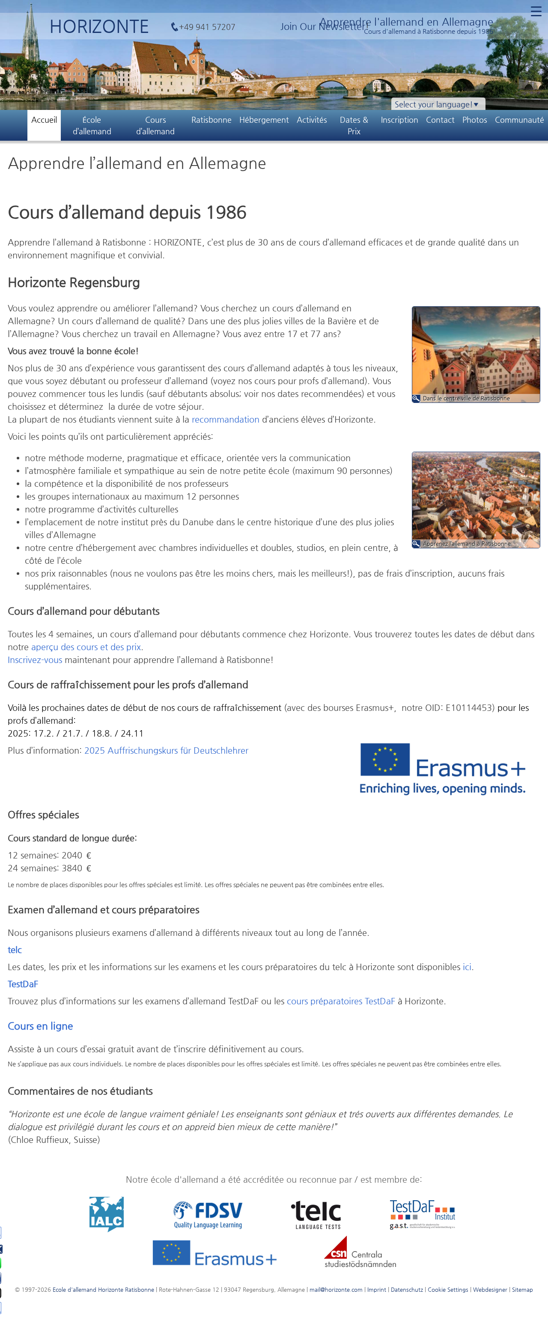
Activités (312, 119)
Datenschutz (407, 1289)
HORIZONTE (99, 26)
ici (467, 967)
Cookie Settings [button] (448, 1289)
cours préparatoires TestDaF (341, 1001)
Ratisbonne (211, 119)
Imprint (376, 1289)
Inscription (399, 119)
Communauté (519, 119)
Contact (440, 119)
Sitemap (522, 1289)
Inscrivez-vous (35, 660)
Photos (474, 119)
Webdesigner (490, 1289)
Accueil (44, 119)
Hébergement (264, 119)
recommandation (225, 419)
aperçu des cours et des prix (86, 647)
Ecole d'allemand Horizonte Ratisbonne (103, 1289)
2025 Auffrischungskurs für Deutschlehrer (166, 750)
